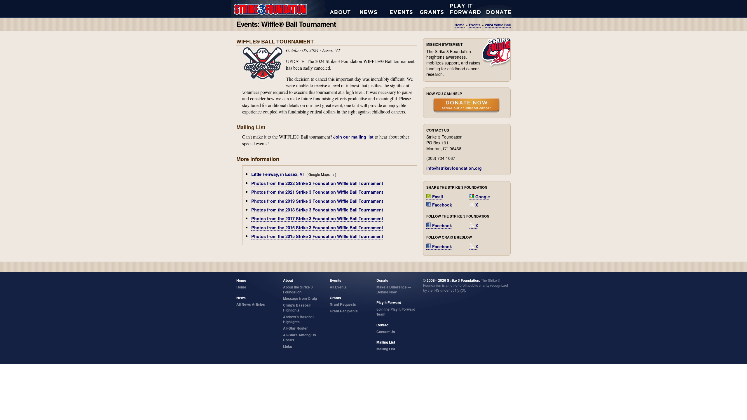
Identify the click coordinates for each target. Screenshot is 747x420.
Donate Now (496, 9)
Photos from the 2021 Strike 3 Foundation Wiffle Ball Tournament (317, 192)
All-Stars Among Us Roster (299, 337)
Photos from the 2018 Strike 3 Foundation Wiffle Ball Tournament (317, 210)
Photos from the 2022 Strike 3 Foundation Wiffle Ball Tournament (317, 183)
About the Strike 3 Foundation (345, 9)
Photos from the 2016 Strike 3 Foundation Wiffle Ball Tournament (317, 227)
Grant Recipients (344, 311)
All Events (405, 9)
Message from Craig (300, 298)
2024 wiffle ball (498, 24)
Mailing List (385, 348)
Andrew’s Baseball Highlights (298, 319)
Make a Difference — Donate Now (393, 289)
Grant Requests (435, 9)
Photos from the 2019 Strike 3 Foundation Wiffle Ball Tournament (317, 201)
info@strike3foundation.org (454, 168)
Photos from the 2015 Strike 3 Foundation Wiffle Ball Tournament (317, 236)
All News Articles (375, 9)
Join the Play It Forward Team (395, 312)
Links (287, 346)
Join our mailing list (353, 137)
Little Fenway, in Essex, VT (278, 174)
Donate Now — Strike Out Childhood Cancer (466, 106)
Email (437, 197)
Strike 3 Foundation (280, 9)
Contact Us (385, 331)
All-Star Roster (295, 328)
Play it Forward (465, 9)
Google (482, 197)
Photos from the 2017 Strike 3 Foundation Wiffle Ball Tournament (317, 218)
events (475, 24)
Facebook (441, 205)
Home (460, 24)
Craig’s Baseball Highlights (296, 307)
